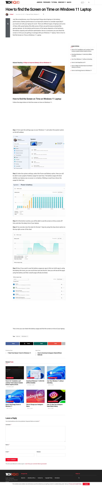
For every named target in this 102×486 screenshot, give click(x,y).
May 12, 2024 (30, 408)
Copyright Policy (48, 478)
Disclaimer (57, 478)
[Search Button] (95, 2)
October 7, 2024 (30, 384)
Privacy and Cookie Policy (75, 484)
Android (39, 2)
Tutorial (54, 2)
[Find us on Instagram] (81, 478)
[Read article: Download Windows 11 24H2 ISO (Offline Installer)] (35, 372)
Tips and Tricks (29, 14)
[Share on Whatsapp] (8, 28)
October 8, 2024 (10, 386)
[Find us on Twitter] (88, 2)
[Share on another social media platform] (8, 35)
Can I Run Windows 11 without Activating (82, 59)
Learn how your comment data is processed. (36, 463)
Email (7, 452)
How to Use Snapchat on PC (79, 62)
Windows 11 (62, 2)
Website (39, 451)
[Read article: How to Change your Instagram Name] (35, 396)
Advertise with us (31, 478)
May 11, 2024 (50, 408)
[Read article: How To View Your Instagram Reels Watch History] (56, 396)
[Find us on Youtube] (84, 478)
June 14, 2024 (51, 384)
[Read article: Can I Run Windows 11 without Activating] (56, 372)
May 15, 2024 (9, 408)
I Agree (86, 484)
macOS (69, 2)
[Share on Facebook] (8, 20)
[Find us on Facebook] (86, 2)
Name (8, 444)
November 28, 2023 (20, 14)
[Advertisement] (39, 49)
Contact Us (40, 478)
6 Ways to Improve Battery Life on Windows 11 (37, 62)
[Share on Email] (8, 32)
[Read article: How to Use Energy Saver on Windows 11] (15, 396)
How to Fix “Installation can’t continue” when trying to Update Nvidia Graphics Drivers (14, 382)
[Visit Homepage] (15, 2)
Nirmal (11, 14)
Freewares (46, 2)
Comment (8, 424)
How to (18, 336)
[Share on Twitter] (8, 24)
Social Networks (32, 401)
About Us (23, 478)
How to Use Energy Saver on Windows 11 (82, 70)
